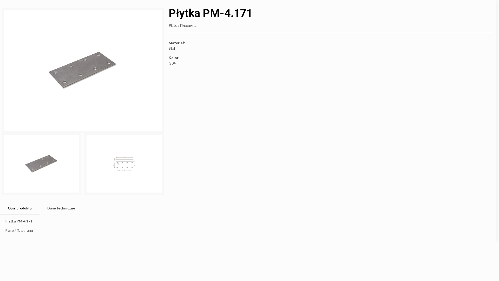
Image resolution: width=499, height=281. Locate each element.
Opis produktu (20, 208)
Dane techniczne (61, 208)
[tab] (20, 208)
